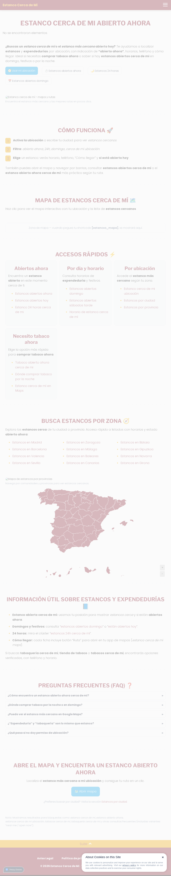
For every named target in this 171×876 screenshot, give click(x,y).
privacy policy (129, 865)
